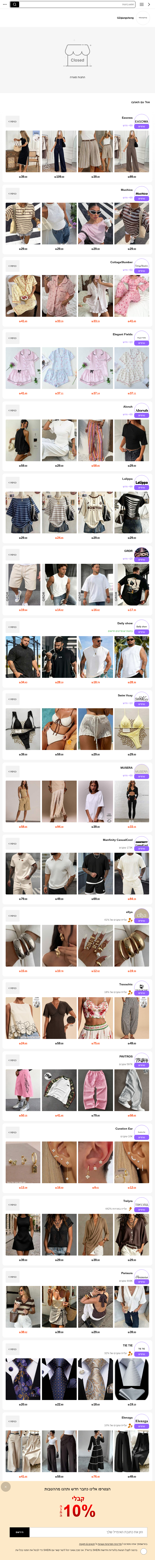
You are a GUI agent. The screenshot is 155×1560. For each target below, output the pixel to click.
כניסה (13, 121)
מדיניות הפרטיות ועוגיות (110, 1544)
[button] (149, 4)
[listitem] (77, 147)
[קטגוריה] (141, 4)
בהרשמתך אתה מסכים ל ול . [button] (113, 1544)
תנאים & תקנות (87, 1544)
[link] (143, 18)
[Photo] (142, 121)
